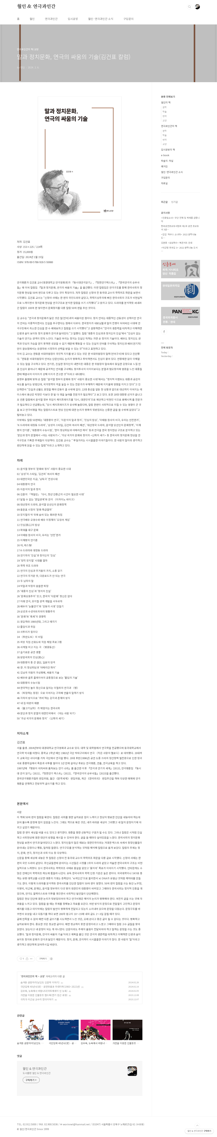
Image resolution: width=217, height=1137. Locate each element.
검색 (189, 6)
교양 (42, 976)
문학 (165, 107)
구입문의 (128, 19)
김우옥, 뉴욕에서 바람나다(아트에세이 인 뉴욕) (44, 991)
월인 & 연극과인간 (36, 6)
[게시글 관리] (31, 958)
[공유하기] (27, 958)
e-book (165, 155)
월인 (32, 19)
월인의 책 (166, 102)
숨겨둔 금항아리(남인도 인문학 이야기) (40, 982)
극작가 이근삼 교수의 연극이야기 (37, 999)
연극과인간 (51, 19)
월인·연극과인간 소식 (100, 19)
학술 (165, 111)
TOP (197, 1125)
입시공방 (73, 19)
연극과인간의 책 (29, 976)
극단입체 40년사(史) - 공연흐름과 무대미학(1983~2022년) (50, 986)
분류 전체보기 (168, 96)
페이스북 (164, 332)
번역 (165, 116)
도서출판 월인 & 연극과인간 (37, 1073)
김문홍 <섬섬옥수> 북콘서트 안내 (176, 242)
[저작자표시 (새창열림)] (51, 958)
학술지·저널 (167, 160)
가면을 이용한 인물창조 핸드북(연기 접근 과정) (44, 995)
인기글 (174, 202)
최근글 (164, 202)
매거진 (164, 166)
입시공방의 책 (168, 149)
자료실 (164, 183)
